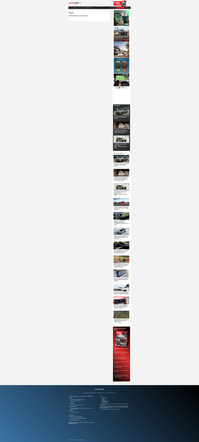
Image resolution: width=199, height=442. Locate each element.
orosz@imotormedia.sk (77, 400)
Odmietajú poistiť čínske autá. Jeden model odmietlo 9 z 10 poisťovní (121, 237)
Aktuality (75, 7)
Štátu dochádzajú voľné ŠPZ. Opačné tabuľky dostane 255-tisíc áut (121, 279)
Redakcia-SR (121, 210)
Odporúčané (87, 7)
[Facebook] (111, 8)
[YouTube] (113, 8)
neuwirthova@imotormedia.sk (81, 418)
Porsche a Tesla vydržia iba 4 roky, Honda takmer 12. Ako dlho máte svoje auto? (121, 306)
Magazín (82, 7)
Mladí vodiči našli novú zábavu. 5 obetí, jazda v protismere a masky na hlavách (121, 265)
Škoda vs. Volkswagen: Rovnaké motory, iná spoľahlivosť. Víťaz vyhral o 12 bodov (121, 223)
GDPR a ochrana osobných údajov (74, 419)
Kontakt (91, 7)
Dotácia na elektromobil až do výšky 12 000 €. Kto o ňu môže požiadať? (121, 208)
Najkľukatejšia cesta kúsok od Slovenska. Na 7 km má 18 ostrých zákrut (121, 320)
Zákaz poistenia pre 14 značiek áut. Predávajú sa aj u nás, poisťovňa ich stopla (121, 251)
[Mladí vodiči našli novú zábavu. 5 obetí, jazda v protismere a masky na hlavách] (121, 262)
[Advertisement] (121, 95)
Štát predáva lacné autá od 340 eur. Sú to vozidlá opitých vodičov (121, 117)
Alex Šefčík (120, 167)
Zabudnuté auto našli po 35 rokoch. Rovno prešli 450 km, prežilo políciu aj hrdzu (121, 131)
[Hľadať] (69, 8)
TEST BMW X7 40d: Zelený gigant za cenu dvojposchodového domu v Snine (120, 146)
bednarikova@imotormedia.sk (80, 399)
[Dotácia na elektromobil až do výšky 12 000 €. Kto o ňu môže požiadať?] (121, 205)
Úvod (69, 10)
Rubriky (72, 7)
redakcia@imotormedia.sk (74, 408)
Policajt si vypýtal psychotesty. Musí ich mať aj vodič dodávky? (121, 293)
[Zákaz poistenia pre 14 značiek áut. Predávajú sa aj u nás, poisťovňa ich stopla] (121, 248)
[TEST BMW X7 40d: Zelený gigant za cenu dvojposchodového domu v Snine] (121, 142)
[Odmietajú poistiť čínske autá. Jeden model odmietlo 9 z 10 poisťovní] (121, 234)
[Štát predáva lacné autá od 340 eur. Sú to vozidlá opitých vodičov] (121, 114)
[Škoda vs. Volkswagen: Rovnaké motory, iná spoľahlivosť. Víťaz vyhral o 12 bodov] (121, 219)
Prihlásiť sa (128, 7)
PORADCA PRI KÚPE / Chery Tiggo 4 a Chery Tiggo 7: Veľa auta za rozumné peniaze (122, 375)
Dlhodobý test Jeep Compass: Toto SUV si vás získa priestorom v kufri (121, 353)
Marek (120, 149)
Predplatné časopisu (120, 7)
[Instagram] (115, 8)
